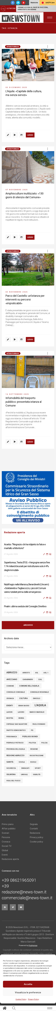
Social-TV (6, 846)
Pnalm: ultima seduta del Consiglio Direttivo (25, 606)
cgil (40, 679)
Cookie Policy (21, 999)
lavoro (21, 712)
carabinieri (28, 679)
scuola (22, 762)
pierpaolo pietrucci (14, 743)
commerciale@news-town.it (27, 898)
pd (32, 730)
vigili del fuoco (13, 781)
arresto (26, 673)
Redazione (35, 833)
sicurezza (11, 768)
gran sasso (23, 706)
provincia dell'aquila (15, 749)
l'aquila (40, 705)
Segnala (34, 824)
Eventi (5, 854)
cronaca (10, 698)
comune (10, 686)
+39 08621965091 (19, 880)
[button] (47, 46)
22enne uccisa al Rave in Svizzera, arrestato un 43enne (33, 8)
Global (5, 850)
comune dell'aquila (29, 686)
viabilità (36, 774)
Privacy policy (36, 837)
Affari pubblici (13, 47)
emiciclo (36, 698)
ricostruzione (36, 756)
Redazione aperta (10, 859)
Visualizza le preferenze (28, 992)
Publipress (33, 945)
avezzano (11, 679)
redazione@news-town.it (24, 892)
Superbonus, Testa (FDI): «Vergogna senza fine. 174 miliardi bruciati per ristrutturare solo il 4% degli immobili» (27, 566)
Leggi (30, 135)
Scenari (5, 833)
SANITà (9, 762)
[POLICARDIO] (28, 497)
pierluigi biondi (30, 737)
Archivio (28, 625)
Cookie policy (36, 841)
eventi (9, 705)
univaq (24, 774)
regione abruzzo (15, 755)
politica (32, 743)
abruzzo (11, 672)
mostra (9, 718)
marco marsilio (37, 712)
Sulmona (11, 774)
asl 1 (46, 673)
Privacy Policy (33, 999)
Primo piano (8, 824)
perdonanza (11, 736)
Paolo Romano (39, 724)
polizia (44, 743)
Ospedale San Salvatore (16, 724)
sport (38, 768)
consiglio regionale (39, 692)
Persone (6, 837)
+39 (5, 886)
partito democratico (16, 730)
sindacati (25, 768)
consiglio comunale (15, 692)
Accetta (28, 984)
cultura (23, 698)
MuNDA (21, 718)
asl (36, 673)
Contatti (34, 828)
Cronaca (6, 841)
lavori (9, 712)
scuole (33, 762)
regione (34, 749)
